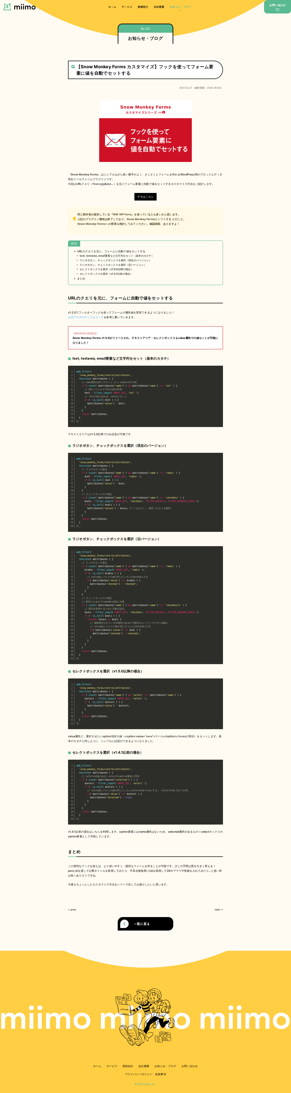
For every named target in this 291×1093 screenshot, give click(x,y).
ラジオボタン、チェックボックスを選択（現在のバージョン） (116, 260)
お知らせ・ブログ (180, 7)
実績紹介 (143, 7)
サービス (127, 7)
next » (219, 909)
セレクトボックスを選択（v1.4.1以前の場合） (106, 273)
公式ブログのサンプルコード (86, 317)
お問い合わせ (189, 1066)
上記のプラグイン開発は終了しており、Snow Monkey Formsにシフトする (124, 219)
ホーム (112, 7)
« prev (72, 909)
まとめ (81, 278)
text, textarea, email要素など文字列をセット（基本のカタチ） (117, 255)
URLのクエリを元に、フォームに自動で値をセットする (111, 251)
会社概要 (159, 7)
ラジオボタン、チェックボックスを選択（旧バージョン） (113, 264)
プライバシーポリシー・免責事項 (145, 1074)
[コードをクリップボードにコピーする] (219, 373)
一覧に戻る (142, 923)
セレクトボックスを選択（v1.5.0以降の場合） (106, 269)
